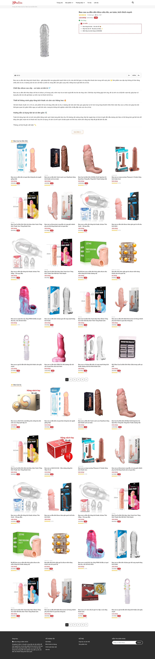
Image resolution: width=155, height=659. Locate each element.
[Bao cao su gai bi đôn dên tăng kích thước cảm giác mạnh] (26, 347)
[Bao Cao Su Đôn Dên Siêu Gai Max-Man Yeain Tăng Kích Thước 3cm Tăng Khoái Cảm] (26, 206)
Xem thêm (77, 132)
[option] (44, 40)
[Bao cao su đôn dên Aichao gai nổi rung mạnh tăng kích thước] (60, 300)
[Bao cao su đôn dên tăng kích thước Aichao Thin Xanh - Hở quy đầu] (93, 206)
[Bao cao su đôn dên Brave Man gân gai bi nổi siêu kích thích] (127, 206)
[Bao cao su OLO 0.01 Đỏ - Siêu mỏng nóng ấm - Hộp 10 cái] (60, 449)
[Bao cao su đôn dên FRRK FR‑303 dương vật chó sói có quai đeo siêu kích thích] (60, 347)
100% (134, 75)
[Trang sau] (86, 379)
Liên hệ (47, 649)
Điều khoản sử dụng (51, 644)
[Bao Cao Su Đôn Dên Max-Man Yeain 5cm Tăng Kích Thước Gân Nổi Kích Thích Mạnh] (60, 253)
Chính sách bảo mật (51, 647)
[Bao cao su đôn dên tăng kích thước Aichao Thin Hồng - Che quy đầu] (26, 253)
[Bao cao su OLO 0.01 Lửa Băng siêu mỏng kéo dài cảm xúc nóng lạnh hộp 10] (26, 402)
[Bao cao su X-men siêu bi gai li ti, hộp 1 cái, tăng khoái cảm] (93, 591)
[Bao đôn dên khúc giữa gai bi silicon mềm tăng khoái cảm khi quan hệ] (127, 253)
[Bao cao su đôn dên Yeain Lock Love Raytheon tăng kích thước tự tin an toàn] (60, 158)
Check (139, 642)
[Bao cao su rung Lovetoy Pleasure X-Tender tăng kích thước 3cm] (127, 158)
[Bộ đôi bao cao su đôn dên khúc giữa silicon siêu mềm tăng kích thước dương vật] (93, 253)
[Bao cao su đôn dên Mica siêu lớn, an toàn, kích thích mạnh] (44, 40)
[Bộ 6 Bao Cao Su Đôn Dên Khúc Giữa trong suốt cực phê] (127, 347)
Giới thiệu (48, 641)
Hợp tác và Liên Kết (84, 641)
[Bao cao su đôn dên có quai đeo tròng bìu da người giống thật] (26, 158)
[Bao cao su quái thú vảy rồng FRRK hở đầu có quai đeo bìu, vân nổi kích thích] (26, 300)
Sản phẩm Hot (83, 644)
